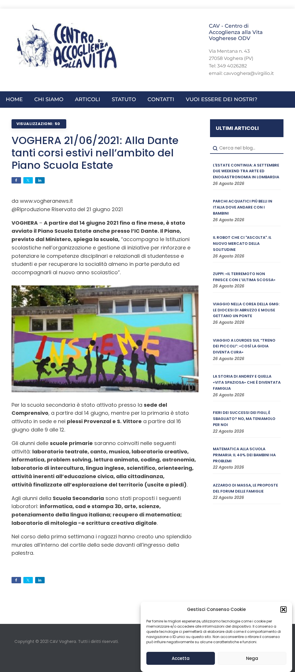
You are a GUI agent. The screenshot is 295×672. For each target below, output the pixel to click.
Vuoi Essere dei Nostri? (221, 99)
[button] (283, 609)
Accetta (181, 658)
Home (14, 99)
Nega (252, 658)
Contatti (161, 99)
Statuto (124, 99)
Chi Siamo (48, 99)
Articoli (87, 99)
